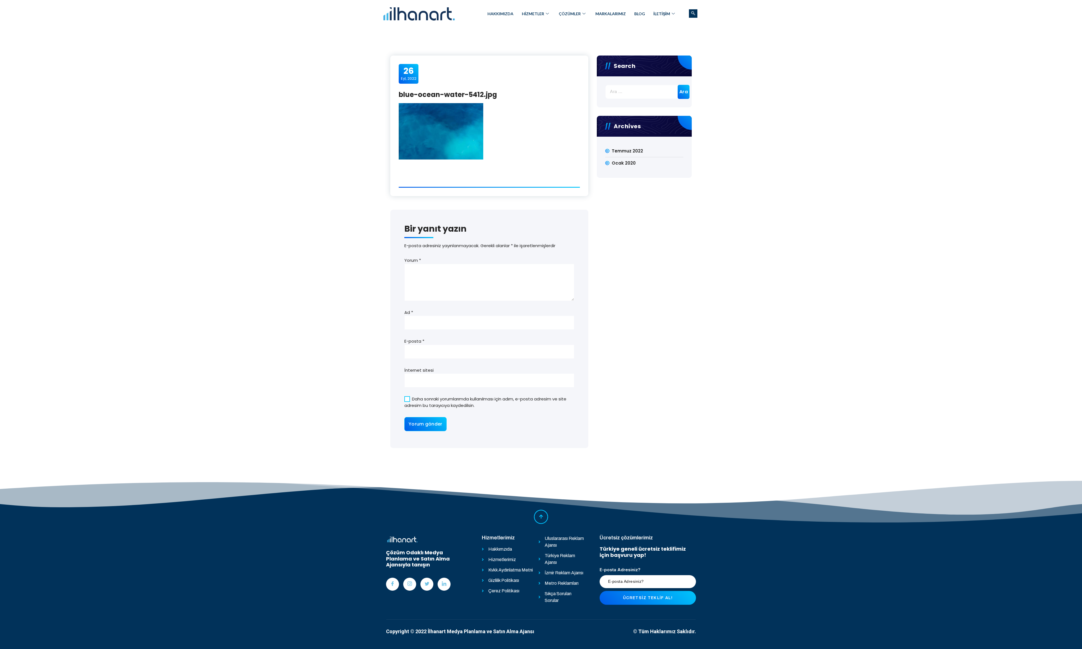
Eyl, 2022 (408, 73)
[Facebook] (392, 584)
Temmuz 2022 (627, 151)
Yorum (412, 260)
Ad (408, 312)
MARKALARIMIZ (610, 13)
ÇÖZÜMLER (570, 13)
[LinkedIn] (444, 584)
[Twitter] (426, 584)
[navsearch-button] (693, 13)
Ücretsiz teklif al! (648, 598)
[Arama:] (644, 92)
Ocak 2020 (624, 163)
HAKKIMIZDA (500, 13)
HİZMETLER (533, 13)
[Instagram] (409, 584)
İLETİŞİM (661, 13)
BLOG (639, 13)
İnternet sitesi (419, 370)
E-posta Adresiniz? (620, 569)
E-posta (414, 341)
